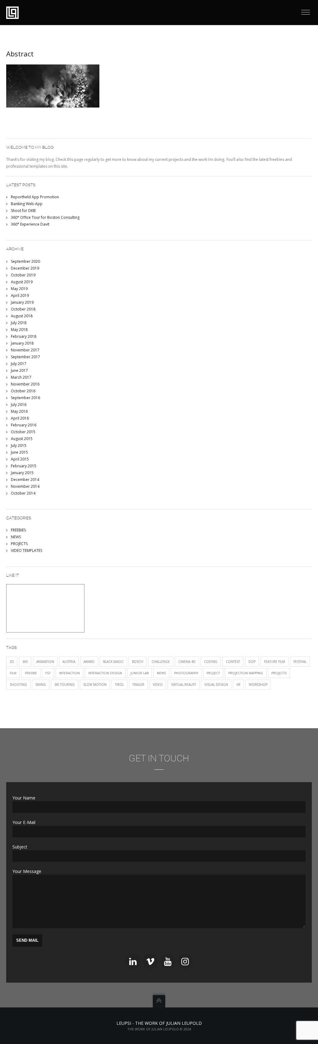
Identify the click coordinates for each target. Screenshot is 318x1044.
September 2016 (25, 397)
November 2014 (25, 486)
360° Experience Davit (30, 224)
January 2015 (22, 472)
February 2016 (23, 425)
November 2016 (25, 384)
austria (68, 661)
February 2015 (23, 466)
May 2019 (19, 288)
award (89, 661)
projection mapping (245, 673)
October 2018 (23, 309)
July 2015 (18, 445)
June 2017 (19, 370)
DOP (252, 661)
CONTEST (233, 661)
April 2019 (20, 295)
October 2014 (23, 493)
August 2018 (22, 316)
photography (186, 673)
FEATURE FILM (274, 661)
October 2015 (23, 431)
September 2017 (25, 356)
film (13, 673)
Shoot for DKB (23, 210)
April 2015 (20, 459)
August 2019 (22, 281)
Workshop (258, 684)
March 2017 (21, 377)
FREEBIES (18, 530)
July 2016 (18, 404)
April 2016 (20, 418)
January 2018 (22, 343)
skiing (40, 684)
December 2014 (25, 479)
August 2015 (22, 438)
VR (238, 684)
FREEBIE (31, 673)
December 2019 (25, 268)
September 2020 (25, 261)
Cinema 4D (187, 661)
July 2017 (18, 363)
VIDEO (158, 684)
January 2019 (22, 302)
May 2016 (19, 411)
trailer (138, 684)
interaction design (105, 673)
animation (45, 661)
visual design (216, 684)
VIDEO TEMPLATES (26, 550)
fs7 (48, 673)
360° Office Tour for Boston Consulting (45, 217)
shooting (18, 684)
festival (300, 661)
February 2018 (23, 336)
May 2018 (19, 329)
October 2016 (23, 391)
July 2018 (18, 322)
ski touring (64, 684)
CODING (210, 661)
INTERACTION (69, 673)
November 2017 (25, 350)
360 (25, 661)
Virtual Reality (183, 684)
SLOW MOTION (95, 684)
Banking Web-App (27, 203)
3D (12, 661)
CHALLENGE (161, 661)
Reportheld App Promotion (35, 197)
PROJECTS (19, 543)
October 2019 (23, 275)
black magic (113, 661)
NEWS (16, 537)
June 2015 (19, 452)
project (213, 673)
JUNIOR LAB (139, 673)
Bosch (137, 661)
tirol (119, 684)
